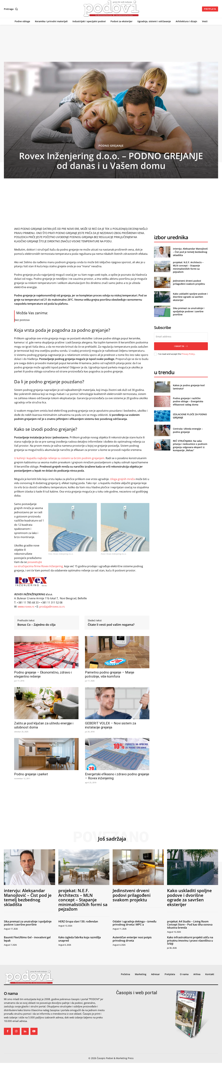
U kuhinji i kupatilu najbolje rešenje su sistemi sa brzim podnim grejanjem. (59, 458)
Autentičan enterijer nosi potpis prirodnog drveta (132, 939)
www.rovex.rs (26, 606)
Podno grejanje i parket (31, 774)
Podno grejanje (111, 145)
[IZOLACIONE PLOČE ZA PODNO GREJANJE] (162, 416)
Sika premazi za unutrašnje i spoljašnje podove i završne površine (188, 311)
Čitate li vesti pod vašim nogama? (111, 625)
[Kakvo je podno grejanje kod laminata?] (162, 386)
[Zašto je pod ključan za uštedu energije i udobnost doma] (46, 703)
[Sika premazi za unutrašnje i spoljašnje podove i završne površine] (162, 311)
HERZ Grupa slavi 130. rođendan (78, 921)
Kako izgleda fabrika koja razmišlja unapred (79, 939)
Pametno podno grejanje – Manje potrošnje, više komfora (109, 674)
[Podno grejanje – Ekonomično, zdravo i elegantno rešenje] (46, 652)
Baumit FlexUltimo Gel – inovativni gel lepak (27, 939)
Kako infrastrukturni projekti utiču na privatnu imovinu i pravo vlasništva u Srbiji (190, 940)
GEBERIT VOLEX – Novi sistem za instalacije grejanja (110, 725)
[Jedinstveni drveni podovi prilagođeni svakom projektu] (162, 282)
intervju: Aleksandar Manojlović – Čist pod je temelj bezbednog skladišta (190, 252)
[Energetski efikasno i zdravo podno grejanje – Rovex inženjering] (117, 754)
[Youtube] (34, 1031)
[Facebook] (7, 1031)
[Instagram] (16, 1031)
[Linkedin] (25, 1031)
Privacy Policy (188, 353)
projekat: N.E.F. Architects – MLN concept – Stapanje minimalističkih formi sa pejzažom (188, 267)
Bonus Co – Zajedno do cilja (36, 625)
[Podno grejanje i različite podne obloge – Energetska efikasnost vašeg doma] (162, 401)
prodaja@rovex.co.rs (52, 606)
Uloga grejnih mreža (122, 479)
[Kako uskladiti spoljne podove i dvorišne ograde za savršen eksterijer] (162, 296)
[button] (11, 9)
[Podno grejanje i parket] (46, 754)
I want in (179, 346)
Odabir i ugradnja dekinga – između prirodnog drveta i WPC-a (134, 923)
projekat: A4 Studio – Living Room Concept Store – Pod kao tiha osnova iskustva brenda (189, 924)
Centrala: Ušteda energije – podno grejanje (188, 430)
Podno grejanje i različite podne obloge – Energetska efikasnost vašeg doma (188, 401)
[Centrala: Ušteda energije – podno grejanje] (162, 430)
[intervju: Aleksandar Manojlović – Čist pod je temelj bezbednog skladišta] (162, 252)
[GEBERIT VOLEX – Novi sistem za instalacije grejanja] (117, 703)
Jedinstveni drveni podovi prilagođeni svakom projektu (189, 282)
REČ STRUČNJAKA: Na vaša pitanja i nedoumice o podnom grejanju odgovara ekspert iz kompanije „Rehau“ (190, 445)
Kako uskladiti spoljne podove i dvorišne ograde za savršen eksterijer (190, 297)
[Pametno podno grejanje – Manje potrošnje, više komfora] (117, 652)
